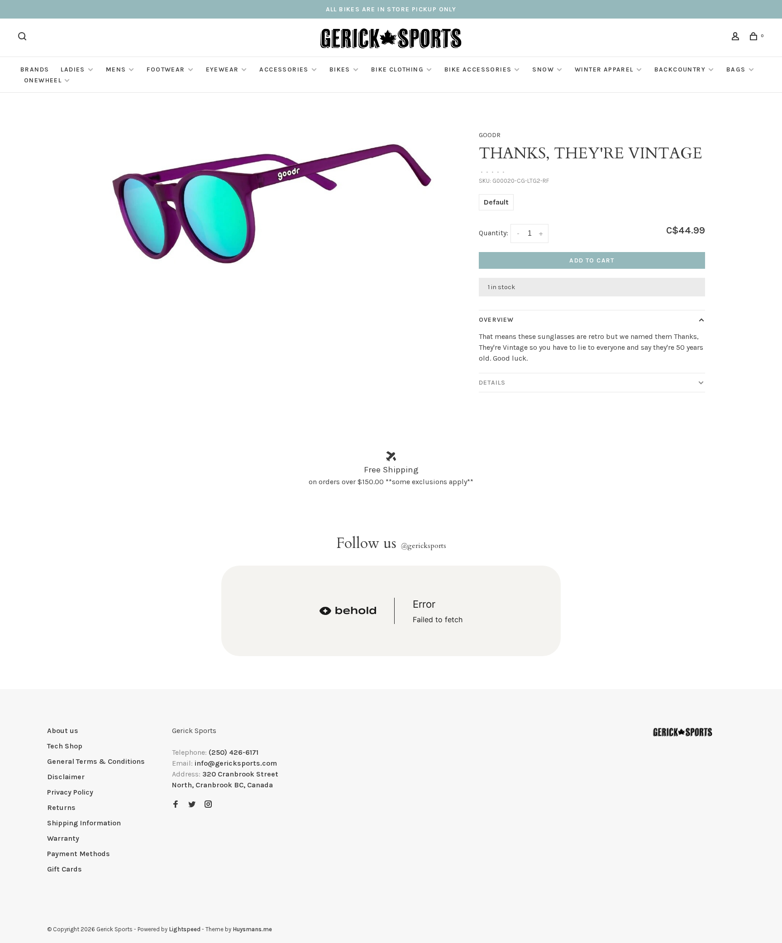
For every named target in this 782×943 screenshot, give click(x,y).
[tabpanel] (262, 202)
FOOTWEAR (166, 69)
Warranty (63, 838)
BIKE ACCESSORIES (477, 69)
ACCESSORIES (283, 69)
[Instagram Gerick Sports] (208, 804)
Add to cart (591, 260)
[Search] (23, 38)
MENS (116, 69)
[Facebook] (175, 804)
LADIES (73, 69)
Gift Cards (64, 869)
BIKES (339, 69)
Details (492, 382)
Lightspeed (184, 929)
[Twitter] (192, 804)
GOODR (490, 135)
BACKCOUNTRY (680, 69)
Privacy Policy (70, 792)
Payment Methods (78, 853)
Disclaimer (66, 776)
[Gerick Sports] (682, 732)
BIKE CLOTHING (397, 69)
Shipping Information (84, 823)
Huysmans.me (252, 929)
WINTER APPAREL (604, 69)
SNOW (543, 69)
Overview (496, 320)
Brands (34, 69)
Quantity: (493, 233)
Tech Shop (64, 746)
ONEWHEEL (43, 80)
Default (496, 202)
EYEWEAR (222, 69)
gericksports (423, 546)
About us (62, 730)
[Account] (736, 38)
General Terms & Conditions (96, 761)
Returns (61, 807)
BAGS (736, 69)
